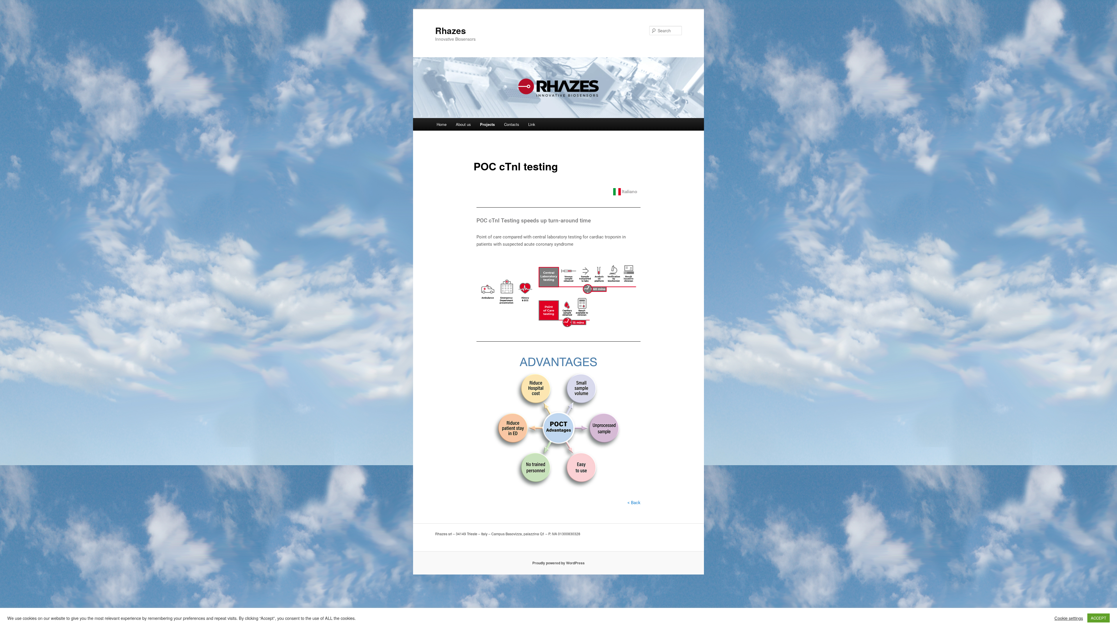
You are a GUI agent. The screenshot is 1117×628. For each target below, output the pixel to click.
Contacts (511, 124)
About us (463, 124)
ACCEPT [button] (1098, 618)
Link (531, 124)
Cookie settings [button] (1068, 618)
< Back (634, 502)
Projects (487, 124)
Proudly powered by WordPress (558, 562)
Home (442, 124)
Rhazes (450, 30)
